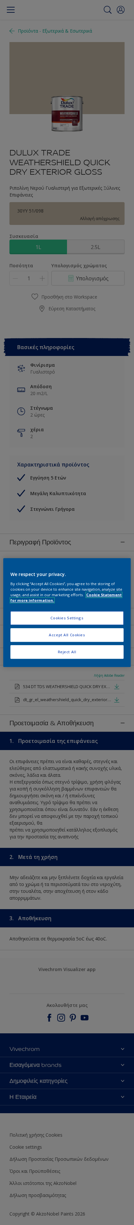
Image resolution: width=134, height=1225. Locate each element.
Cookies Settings (66, 617)
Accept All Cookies (67, 634)
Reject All (67, 651)
